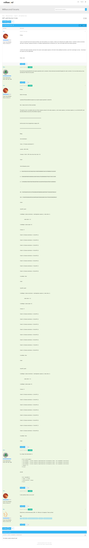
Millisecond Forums (9, 15)
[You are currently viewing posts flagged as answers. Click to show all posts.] (84, 18)
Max (4, 509)
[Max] (5, 514)
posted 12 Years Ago (23, 509)
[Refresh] (85, 535)
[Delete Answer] (28, 82)
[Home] (8, 2)
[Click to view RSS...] (13, 25)
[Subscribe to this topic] (86, 18)
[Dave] (5, 455)
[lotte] (5, 36)
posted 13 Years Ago (23, 31)
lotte (4, 31)
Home (3, 15)
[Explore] (85, 2)
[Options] (85, 31)
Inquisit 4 (15, 15)
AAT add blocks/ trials (23, 15)
